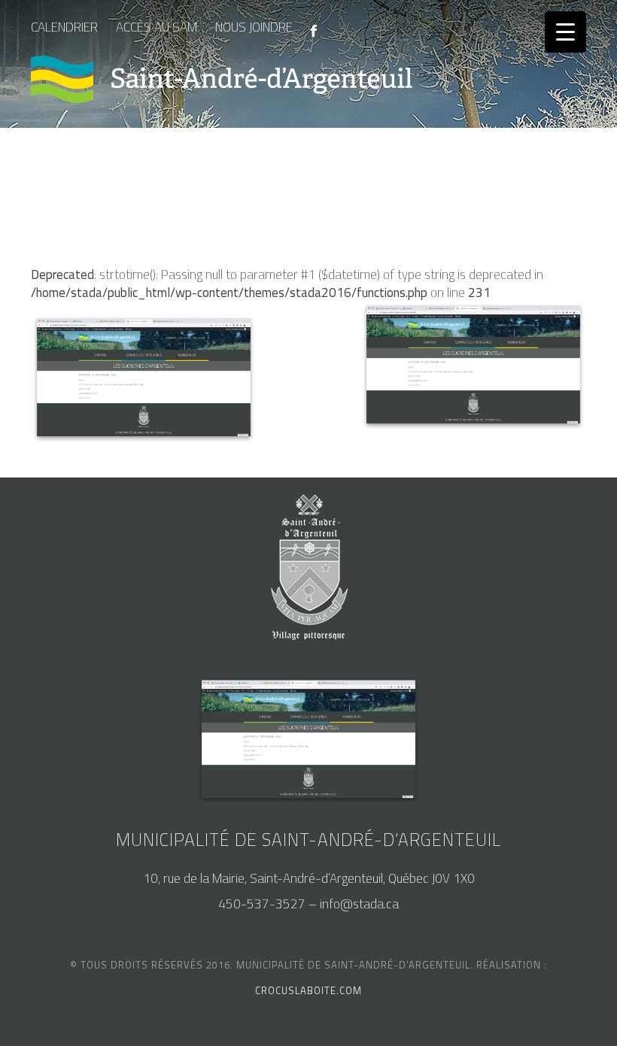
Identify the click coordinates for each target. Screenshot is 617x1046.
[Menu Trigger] (565, 32)
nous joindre (254, 27)
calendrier (64, 27)
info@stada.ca (359, 904)
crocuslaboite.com (308, 990)
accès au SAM (156, 27)
